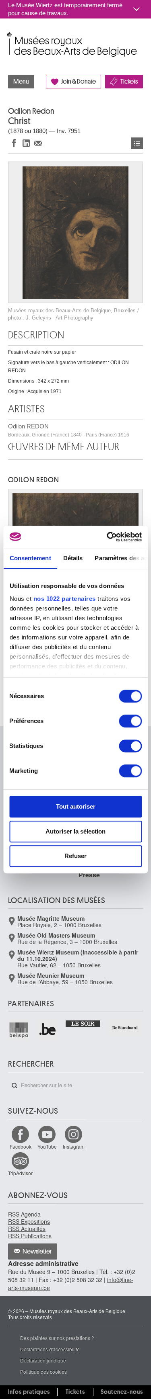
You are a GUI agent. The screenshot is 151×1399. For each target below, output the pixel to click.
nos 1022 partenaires (64, 598)
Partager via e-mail (38, 143)
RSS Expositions (29, 1221)
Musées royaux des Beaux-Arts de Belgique (8, 35)
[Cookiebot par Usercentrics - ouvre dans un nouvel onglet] (107, 537)
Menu (21, 81)
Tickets (129, 81)
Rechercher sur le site (14, 1085)
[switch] (130, 721)
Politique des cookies (43, 1371)
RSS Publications (30, 1235)
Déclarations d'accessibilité (50, 1349)
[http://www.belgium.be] (48, 1029)
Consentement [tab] (30, 558)
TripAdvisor (20, 1173)
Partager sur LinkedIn (26, 143)
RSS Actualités (27, 1228)
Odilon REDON (68, 430)
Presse (89, 874)
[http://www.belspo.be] (19, 1029)
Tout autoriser (75, 806)
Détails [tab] (73, 558)
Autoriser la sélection (75, 831)
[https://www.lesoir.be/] (83, 1023)
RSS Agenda (24, 1214)
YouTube (47, 1146)
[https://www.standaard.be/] (125, 1027)
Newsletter (37, 1251)
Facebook (20, 1146)
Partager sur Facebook (14, 143)
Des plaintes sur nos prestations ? (57, 1337)
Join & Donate (78, 81)
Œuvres (137, 143)
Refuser (75, 855)
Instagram (74, 1146)
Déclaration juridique (43, 1360)
